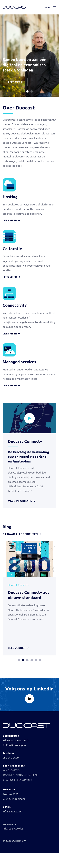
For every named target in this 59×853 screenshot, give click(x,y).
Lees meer (15, 82)
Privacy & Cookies (13, 828)
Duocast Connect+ (22, 142)
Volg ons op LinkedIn (29, 689)
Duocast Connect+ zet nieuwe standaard (28, 595)
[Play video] (29, 418)
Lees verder (17, 648)
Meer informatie (20, 500)
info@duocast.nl (12, 811)
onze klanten (35, 138)
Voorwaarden (10, 823)
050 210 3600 (11, 757)
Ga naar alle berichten (20, 534)
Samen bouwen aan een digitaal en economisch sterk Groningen (24, 64)
